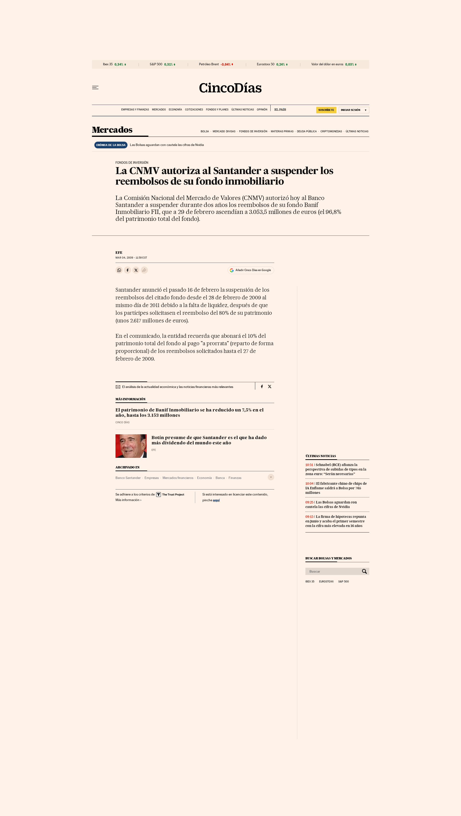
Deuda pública (307, 131)
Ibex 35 (108, 64)
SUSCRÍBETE (326, 110)
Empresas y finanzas (135, 109)
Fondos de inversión (253, 131)
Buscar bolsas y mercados (328, 558)
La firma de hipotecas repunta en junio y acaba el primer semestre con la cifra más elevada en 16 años (335, 521)
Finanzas (235, 478)
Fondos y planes (217, 109)
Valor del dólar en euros (327, 64)
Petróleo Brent (209, 64)
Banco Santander (128, 478)
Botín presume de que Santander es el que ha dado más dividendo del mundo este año (209, 440)
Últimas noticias (242, 109)
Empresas (152, 478)
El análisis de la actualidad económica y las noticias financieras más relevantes (177, 387)
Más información (127, 500)
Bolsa (205, 131)
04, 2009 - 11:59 (131, 257)
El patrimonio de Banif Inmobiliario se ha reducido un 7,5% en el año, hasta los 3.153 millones (189, 413)
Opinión (262, 109)
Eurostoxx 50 (265, 64)
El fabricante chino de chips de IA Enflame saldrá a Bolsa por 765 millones (336, 488)
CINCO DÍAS (122, 422)
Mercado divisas (224, 131)
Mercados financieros (178, 478)
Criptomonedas (331, 131)
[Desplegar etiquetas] (271, 477)
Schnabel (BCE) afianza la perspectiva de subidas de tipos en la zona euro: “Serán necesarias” (335, 469)
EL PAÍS (278, 108)
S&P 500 (156, 64)
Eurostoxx (326, 581)
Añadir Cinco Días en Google (253, 270)
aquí (216, 500)
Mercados (159, 109)
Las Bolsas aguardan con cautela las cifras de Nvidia (167, 145)
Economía (175, 109)
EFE (118, 252)
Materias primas (282, 131)
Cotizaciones (194, 109)
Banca (220, 478)
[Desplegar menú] (95, 87)
